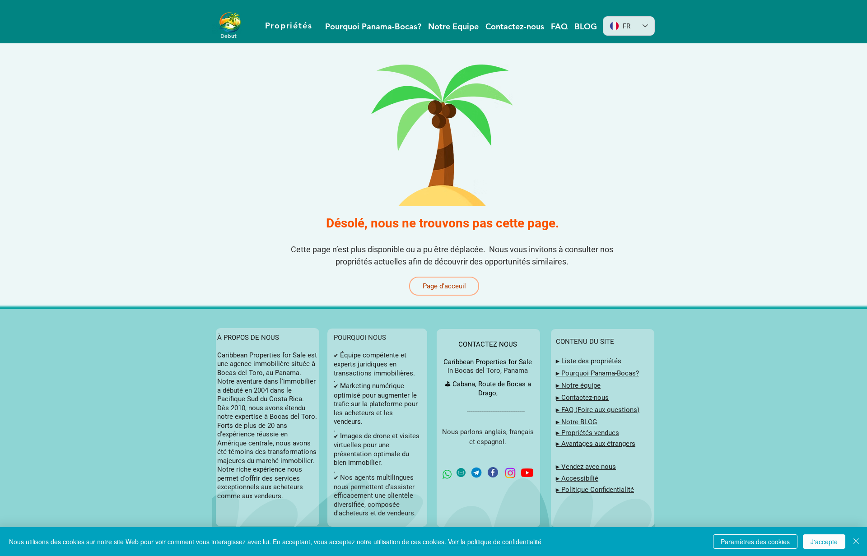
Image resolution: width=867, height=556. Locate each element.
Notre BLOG (579, 422)
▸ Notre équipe (578, 385)
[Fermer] (856, 541)
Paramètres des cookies (755, 541)
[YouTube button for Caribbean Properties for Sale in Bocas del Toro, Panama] (527, 473)
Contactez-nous (585, 398)
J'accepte (824, 541)
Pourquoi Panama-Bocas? (600, 373)
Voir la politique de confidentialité (494, 541)
